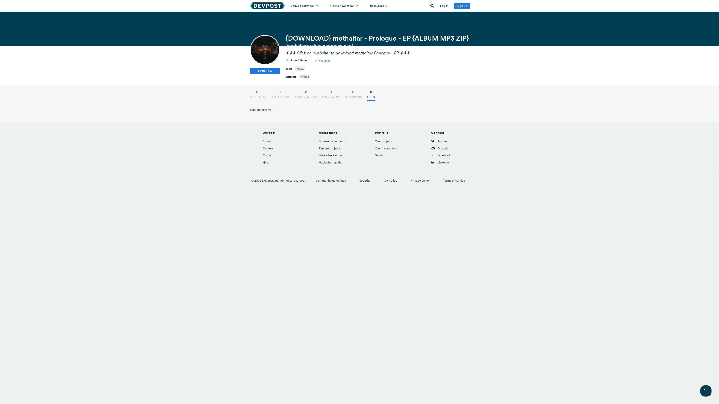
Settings (380, 155)
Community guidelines (331, 180)
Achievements (306, 94)
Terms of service (454, 180)
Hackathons (280, 94)
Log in (444, 6)
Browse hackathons (332, 141)
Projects (257, 94)
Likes (371, 94)
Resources (377, 6)
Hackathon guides (331, 162)
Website (324, 60)
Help (266, 162)
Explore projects (330, 148)
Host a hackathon (342, 6)
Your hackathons (386, 148)
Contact (268, 155)
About (267, 141)
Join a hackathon (303, 6)
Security (364, 180)
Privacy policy (420, 180)
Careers (268, 148)
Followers (331, 94)
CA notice (390, 180)
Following (353, 94)
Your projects (384, 141)
